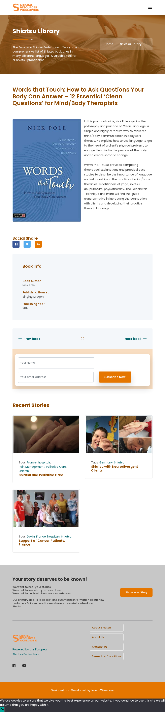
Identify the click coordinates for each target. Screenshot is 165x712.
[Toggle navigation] (150, 7)
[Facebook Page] (13, 666)
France (32, 462)
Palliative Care (56, 467)
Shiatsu (24, 471)
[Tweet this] (27, 244)
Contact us (99, 647)
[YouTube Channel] (24, 666)
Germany (106, 462)
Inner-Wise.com (103, 690)
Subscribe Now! (115, 377)
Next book (133, 338)
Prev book (31, 338)
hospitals (44, 462)
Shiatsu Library (130, 44)
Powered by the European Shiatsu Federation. (30, 651)
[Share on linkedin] (38, 244)
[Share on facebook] (16, 244)
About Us (98, 637)
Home (109, 44)
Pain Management (32, 467)
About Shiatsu (101, 627)
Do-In (31, 537)
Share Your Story (136, 592)
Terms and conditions (106, 656)
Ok (2, 709)
